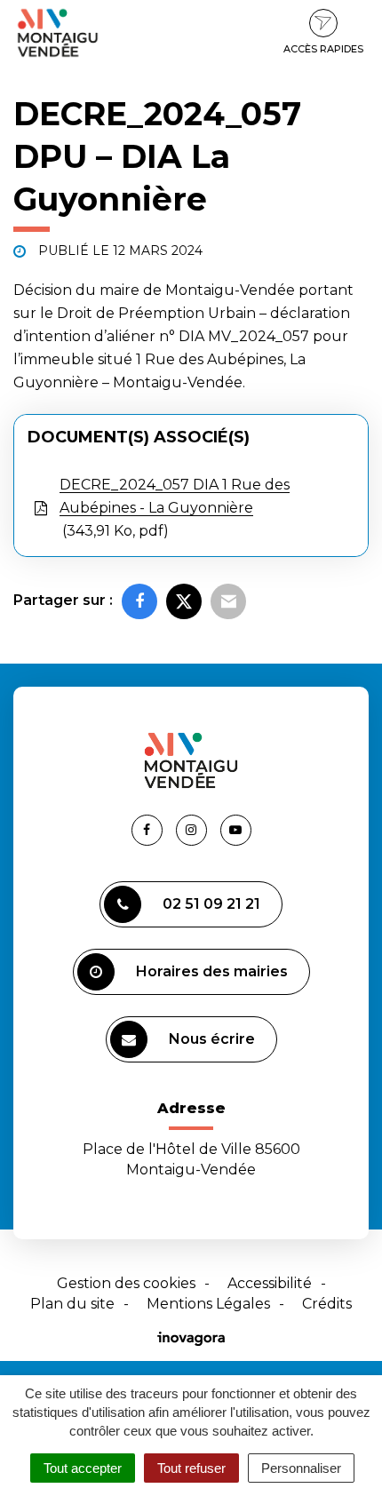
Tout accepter (83, 1468)
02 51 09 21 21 (211, 903)
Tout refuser (191, 1468)
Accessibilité (269, 1283)
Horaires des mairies (212, 971)
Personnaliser (301, 1468)
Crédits (327, 1303)
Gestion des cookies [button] (126, 1283)
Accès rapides (323, 49)
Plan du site (72, 1303)
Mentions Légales (208, 1303)
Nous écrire (212, 1038)
